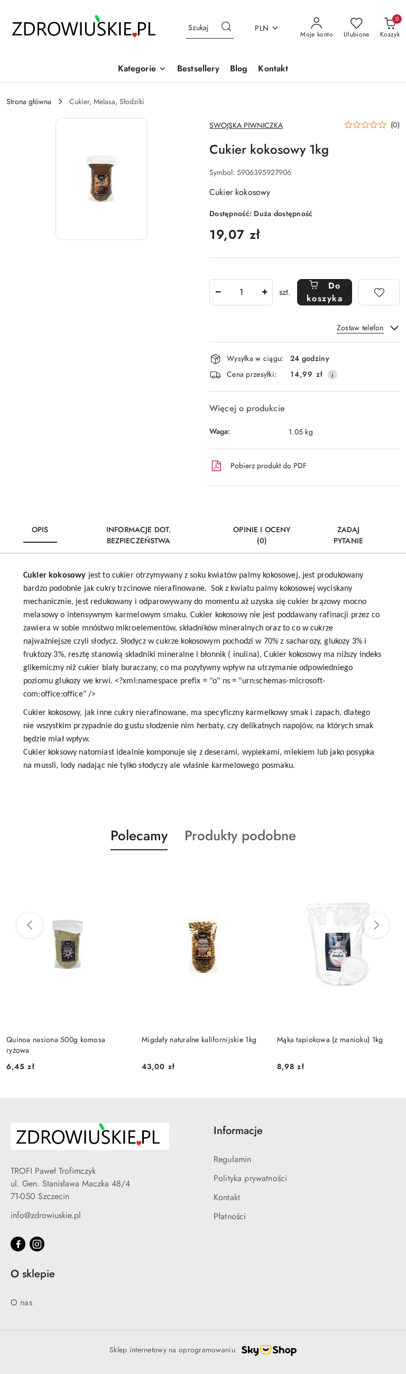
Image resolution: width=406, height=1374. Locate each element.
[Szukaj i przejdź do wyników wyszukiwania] (226, 28)
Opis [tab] (40, 529)
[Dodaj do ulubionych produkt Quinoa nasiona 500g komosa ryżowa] (117, 875)
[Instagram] (37, 1244)
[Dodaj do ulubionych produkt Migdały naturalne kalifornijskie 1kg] (252, 875)
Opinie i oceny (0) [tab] (261, 535)
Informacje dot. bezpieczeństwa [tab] (138, 535)
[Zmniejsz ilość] (218, 292)
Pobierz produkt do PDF (268, 465)
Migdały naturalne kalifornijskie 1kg (199, 1039)
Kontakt (227, 1197)
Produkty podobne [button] (240, 835)
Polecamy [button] (139, 835)
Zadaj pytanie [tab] (348, 535)
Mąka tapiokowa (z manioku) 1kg (330, 1039)
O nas (21, 1302)
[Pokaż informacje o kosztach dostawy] (332, 374)
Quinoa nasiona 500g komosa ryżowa (55, 1044)
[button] (142, 69)
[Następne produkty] (376, 925)
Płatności (230, 1216)
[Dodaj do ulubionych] (379, 292)
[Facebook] (18, 1244)
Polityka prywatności (250, 1178)
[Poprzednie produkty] (29, 925)
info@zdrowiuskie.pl (46, 1215)
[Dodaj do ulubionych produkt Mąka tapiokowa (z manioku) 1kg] (387, 875)
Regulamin (232, 1159)
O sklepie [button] (33, 1274)
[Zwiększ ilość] (264, 292)
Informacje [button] (238, 1130)
